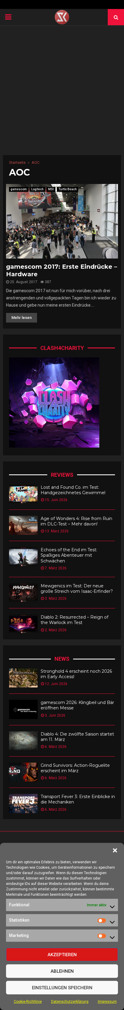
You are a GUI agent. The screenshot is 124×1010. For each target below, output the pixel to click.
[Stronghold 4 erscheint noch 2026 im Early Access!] (23, 678)
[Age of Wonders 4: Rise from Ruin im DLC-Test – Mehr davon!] (23, 525)
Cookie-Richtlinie (28, 1001)
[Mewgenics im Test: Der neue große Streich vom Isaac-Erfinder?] (23, 592)
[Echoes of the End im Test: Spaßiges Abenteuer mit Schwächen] (23, 556)
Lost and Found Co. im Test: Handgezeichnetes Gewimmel (73, 490)
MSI (51, 189)
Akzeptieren (62, 954)
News (62, 659)
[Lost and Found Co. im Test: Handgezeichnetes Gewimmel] (23, 494)
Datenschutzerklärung (69, 1001)
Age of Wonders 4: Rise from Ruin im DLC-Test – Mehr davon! (76, 521)
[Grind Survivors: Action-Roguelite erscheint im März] (23, 772)
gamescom (19, 189)
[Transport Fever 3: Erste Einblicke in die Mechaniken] (23, 803)
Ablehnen (62, 971)
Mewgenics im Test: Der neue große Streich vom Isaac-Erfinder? (77, 588)
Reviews (62, 475)
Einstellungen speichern (62, 987)
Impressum (107, 1001)
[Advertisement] (62, 90)
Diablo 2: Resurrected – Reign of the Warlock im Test (74, 619)
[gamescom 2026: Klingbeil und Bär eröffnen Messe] (23, 709)
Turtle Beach (67, 189)
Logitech (37, 189)
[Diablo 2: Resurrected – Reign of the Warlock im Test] (23, 623)
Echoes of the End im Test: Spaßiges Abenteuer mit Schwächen (69, 555)
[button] (115, 850)
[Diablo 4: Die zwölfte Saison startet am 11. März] (23, 740)
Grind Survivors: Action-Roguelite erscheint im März (75, 768)
